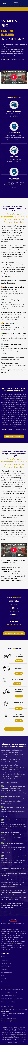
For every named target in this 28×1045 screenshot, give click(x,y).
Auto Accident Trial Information (12, 989)
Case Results (5, 969)
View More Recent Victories (14, 633)
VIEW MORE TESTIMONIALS (14, 436)
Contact (4, 982)
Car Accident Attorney (9, 992)
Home (3, 957)
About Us (4, 960)
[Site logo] (15, 3)
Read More (19, 660)
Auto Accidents (6, 966)
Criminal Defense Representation (13, 999)
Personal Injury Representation (12, 1002)
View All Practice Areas (14, 729)
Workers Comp (6, 972)
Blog (2, 975)
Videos (3, 979)
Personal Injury (6, 963)
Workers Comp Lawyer (9, 996)
